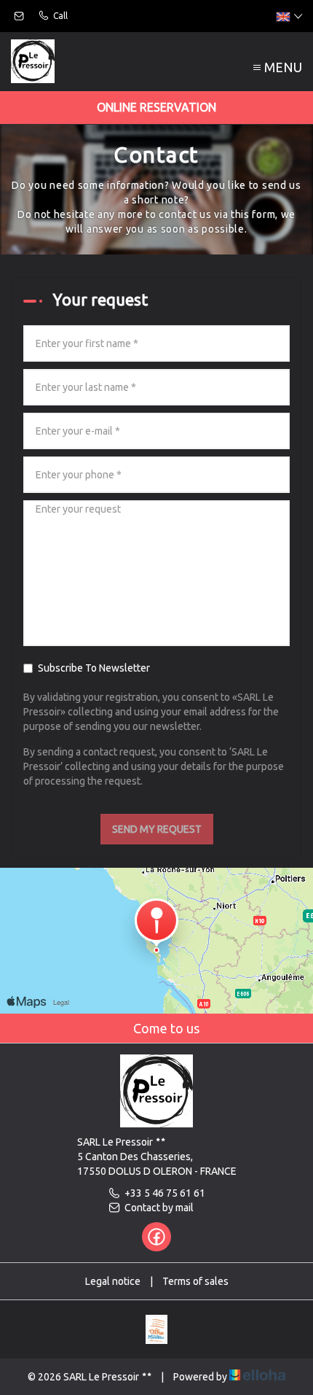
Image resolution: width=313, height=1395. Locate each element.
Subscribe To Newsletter (94, 668)
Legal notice (112, 1281)
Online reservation (156, 107)
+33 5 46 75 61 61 (164, 1193)
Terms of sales (195, 1281)
